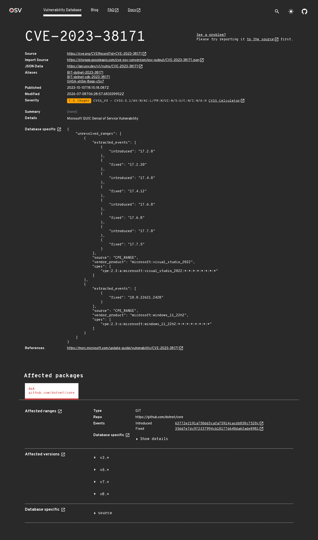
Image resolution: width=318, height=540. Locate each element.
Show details (154, 439)
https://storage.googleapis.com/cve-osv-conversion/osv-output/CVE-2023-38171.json (133, 60)
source (105, 513)
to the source (260, 39)
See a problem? (211, 35)
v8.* (104, 494)
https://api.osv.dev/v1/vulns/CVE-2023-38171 (102, 66)
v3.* (104, 458)
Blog (94, 10)
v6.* (104, 470)
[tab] (51, 391)
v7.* (104, 482)
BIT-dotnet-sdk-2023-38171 (88, 77)
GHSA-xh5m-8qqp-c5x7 (85, 81)
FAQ (111, 10)
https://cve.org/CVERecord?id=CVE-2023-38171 (104, 54)
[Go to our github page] (304, 11)
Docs (132, 10)
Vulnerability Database (62, 10)
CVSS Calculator (224, 101)
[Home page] (15, 12)
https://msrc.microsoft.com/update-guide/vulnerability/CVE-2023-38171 (123, 348)
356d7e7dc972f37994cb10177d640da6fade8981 (217, 429)
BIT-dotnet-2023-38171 (85, 73)
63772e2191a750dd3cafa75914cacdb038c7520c (217, 423)
